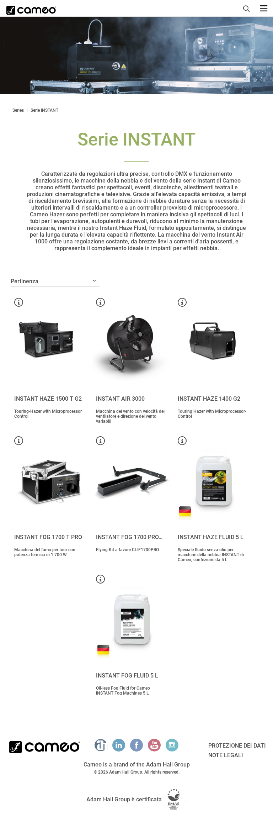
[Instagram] (172, 745)
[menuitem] (248, 7)
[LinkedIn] (118, 745)
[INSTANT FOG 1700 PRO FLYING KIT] (131, 481)
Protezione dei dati (237, 745)
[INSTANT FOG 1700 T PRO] (50, 481)
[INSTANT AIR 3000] (131, 342)
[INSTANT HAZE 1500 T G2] (50, 342)
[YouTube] (154, 745)
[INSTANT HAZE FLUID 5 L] (213, 481)
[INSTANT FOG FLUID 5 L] (131, 619)
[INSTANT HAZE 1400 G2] (213, 342)
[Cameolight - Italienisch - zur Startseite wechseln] (31, 8)
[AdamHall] (101, 745)
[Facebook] (136, 745)
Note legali (225, 755)
